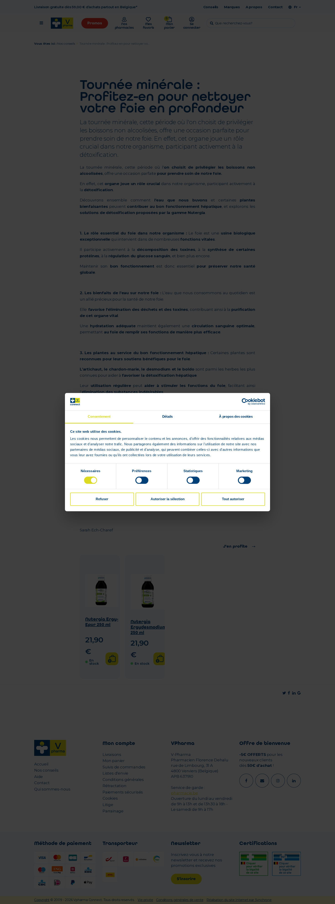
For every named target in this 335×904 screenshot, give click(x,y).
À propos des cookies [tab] (236, 417)
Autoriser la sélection (168, 499)
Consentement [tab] (99, 417)
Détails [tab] (167, 417)
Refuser (102, 499)
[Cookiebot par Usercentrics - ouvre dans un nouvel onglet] (245, 401)
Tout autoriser (233, 499)
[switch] (141, 480)
